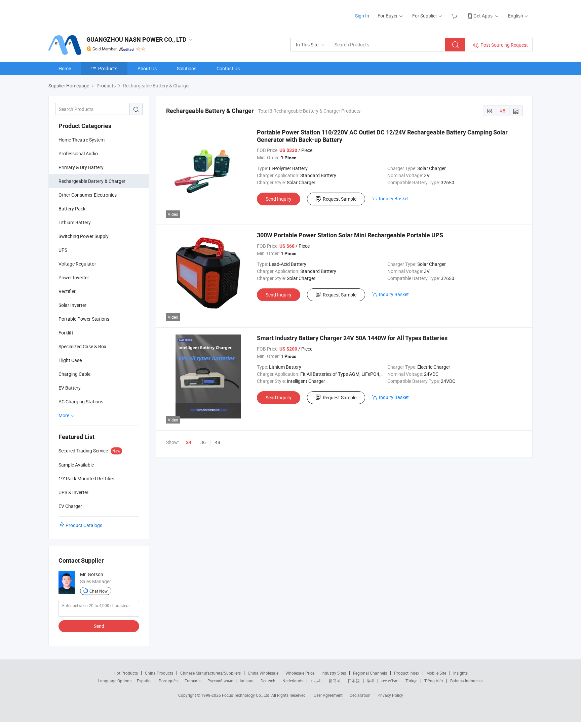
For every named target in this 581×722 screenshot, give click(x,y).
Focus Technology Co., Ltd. (246, 695)
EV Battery (70, 388)
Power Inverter (74, 277)
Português (168, 680)
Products (107, 68)
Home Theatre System (82, 139)
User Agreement (328, 695)
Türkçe (411, 680)
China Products (159, 673)
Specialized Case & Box (82, 346)
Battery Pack (72, 208)
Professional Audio (78, 153)
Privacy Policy (390, 695)
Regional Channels (370, 673)
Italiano (247, 680)
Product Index (406, 673)
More (64, 415)
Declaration (360, 695)
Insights (460, 673)
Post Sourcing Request (504, 45)
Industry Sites (333, 673)
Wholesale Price (299, 673)
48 (217, 442)
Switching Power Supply (84, 236)
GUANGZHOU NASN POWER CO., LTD (136, 39)
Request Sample (339, 199)
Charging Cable (74, 374)
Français (192, 680)
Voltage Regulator (77, 263)
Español (144, 680)
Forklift (66, 332)
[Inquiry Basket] (455, 15)
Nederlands (292, 680)
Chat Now (98, 591)
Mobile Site (436, 673)
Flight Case (70, 360)
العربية (315, 680)
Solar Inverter (72, 305)
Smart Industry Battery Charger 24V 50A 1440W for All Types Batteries (352, 338)
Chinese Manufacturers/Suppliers (210, 673)
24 (188, 442)
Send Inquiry (279, 199)
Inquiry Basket (394, 198)
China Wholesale (263, 673)
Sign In (362, 15)
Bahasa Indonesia (466, 680)
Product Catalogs (84, 525)
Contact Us (228, 68)
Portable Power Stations (84, 319)
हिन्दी (370, 680)
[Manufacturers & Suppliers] (91, 13)
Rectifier (67, 291)
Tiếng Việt (433, 680)
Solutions (186, 68)
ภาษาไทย (389, 680)
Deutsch (268, 680)
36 (203, 442)
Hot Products (126, 673)
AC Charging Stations (81, 401)
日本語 (354, 680)
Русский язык (220, 680)
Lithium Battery (75, 222)
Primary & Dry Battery (81, 167)
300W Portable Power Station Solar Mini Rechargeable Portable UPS (350, 235)
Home (65, 68)
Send (99, 626)
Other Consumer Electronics (88, 195)
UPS (63, 250)
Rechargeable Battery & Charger (92, 181)
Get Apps (483, 15)
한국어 (334, 680)
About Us (147, 68)
